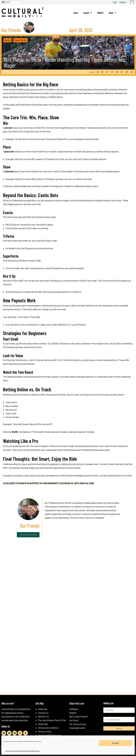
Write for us (43, 716)
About (111, 12)
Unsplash (99, 517)
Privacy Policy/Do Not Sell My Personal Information (22, 751)
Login (115, 2)
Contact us (43, 712)
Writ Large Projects (78, 716)
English (7, 2)
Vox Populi (73, 720)
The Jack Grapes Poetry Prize (52, 720)
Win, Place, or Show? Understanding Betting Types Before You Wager (64, 62)
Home (76, 12)
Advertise (42, 709)
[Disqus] (68, 580)
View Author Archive (28, 534)
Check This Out (20, 40)
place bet (9, 151)
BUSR (15, 431)
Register (123, 2)
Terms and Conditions (48, 727)
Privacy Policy (44, 731)
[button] (102, 72)
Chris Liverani (85, 517)
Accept (115, 743)
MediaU (72, 712)
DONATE (100, 12)
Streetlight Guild (77, 728)
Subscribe (43, 724)
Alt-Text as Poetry (77, 724)
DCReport (73, 709)
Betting (7, 40)
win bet (8, 127)
